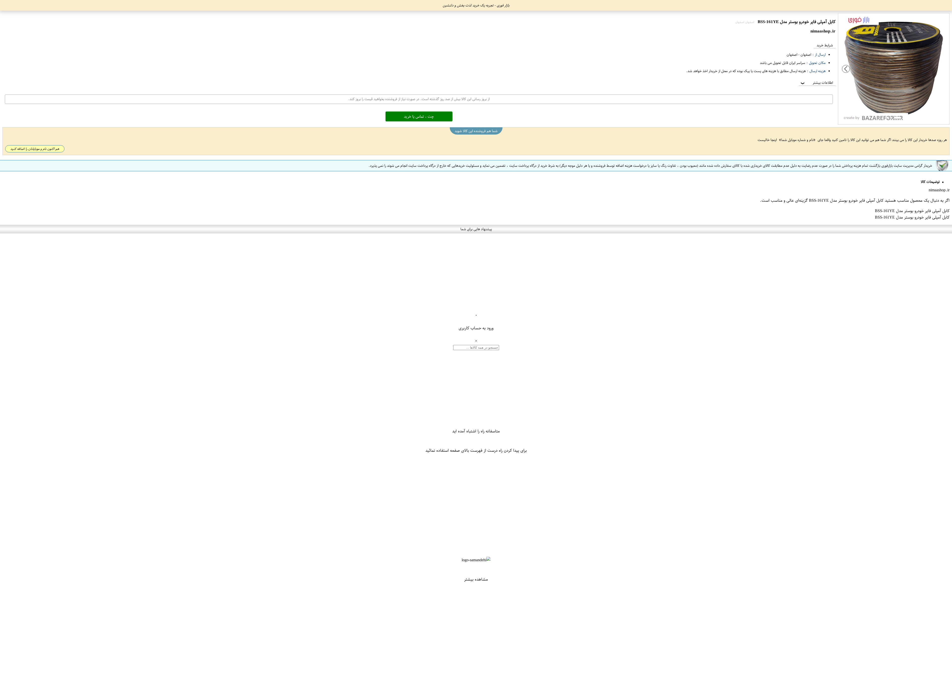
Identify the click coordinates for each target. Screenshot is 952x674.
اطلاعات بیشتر (816, 82)
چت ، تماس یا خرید (419, 116)
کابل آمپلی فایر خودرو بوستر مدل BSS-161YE (846, 200)
